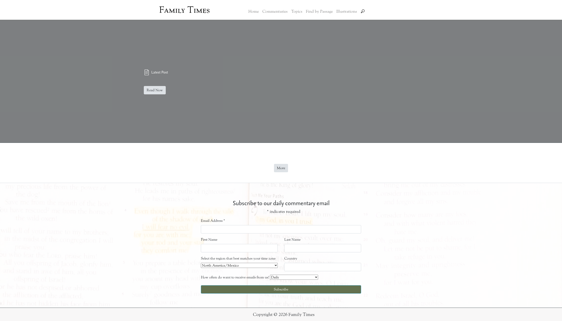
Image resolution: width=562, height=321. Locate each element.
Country (290, 258)
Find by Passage (319, 11)
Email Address (213, 221)
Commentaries (275, 11)
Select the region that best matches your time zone (238, 258)
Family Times (184, 10)
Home (253, 11)
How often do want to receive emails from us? (235, 277)
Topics (296, 11)
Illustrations (346, 11)
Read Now (155, 90)
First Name (209, 239)
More (281, 168)
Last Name (292, 239)
